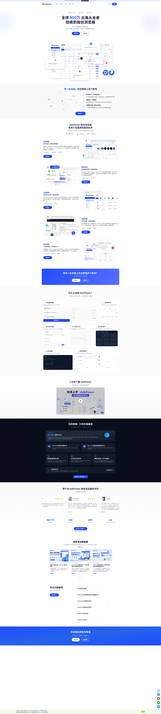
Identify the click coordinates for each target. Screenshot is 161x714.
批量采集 (94, 228)
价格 (70, 2)
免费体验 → (80, 113)
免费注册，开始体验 (80, 528)
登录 (110, 4)
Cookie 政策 (40, 712)
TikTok (45, 203)
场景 (61, 2)
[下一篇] (82, 577)
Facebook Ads (46, 253)
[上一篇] (79, 577)
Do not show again (93, 0)
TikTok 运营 (60, 152)
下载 (73, 2)
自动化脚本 (89, 228)
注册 (114, 4)
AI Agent (83, 228)
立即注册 (85, 639)
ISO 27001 (82, 12)
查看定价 (85, 280)
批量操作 (58, 253)
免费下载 (76, 639)
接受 (143, 711)
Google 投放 (53, 152)
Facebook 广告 (46, 152)
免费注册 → (76, 280)
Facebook (50, 203)
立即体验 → (47, 156)
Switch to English (85, 0)
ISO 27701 (90, 12)
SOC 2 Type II (73, 12)
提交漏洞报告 (109, 470)
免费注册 (76, 33)
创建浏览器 (56, 320)
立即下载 (85, 33)
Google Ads (53, 253)
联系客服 (53, 594)
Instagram (55, 203)
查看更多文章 (79, 546)
